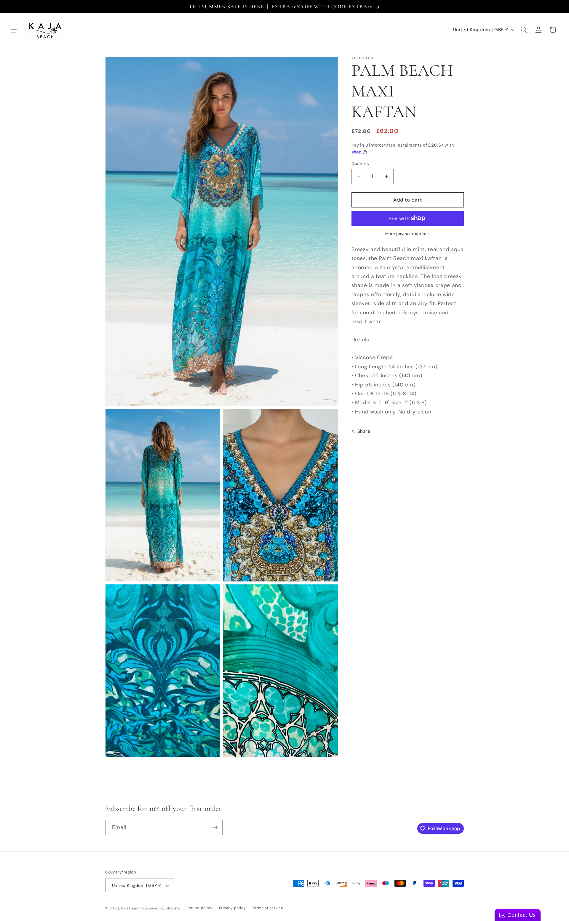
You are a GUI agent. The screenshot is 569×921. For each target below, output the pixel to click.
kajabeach (131, 908)
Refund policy (199, 908)
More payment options (407, 233)
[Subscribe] (215, 827)
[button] (14, 30)
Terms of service (267, 908)
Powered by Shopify (161, 908)
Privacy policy (232, 908)
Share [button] (363, 431)
